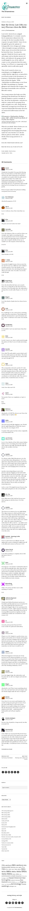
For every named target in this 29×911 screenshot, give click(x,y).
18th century (17, 865)
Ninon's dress (11, 882)
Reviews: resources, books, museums (10, 836)
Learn (3, 828)
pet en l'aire (17, 882)
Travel (3, 847)
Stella (7, 420)
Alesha (7, 651)
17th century (7, 865)
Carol (6, 632)
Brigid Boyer (8, 280)
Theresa (23, 884)
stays (6, 884)
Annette (7, 671)
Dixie (6, 336)
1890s (14, 872)
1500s (17, 867)
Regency (23, 882)
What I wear (4, 850)
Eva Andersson (9, 197)
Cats (20, 874)
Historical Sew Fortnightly (7, 826)
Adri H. (7, 206)
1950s (17, 874)
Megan (7, 684)
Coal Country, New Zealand (7, 757)
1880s (8, 871)
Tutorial (3, 849)
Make (3, 830)
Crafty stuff (4, 820)
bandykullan (8, 324)
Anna (6, 562)
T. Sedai (7, 260)
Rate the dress (6, 17)
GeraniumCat (9, 729)
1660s (20, 867)
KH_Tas (7, 494)
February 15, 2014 (9, 719)
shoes (3, 884)
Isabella (7, 454)
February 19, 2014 (9, 730)
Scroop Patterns (5, 838)
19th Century (4, 814)
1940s (14, 874)
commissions (6, 876)
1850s (19, 869)
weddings (5, 886)
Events (3, 822)
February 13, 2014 (9, 622)
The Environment (5, 844)
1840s (16, 869)
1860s (23, 869)
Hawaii (11, 878)
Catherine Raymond (10, 598)
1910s (24, 871)
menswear (17, 880)
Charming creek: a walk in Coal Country (21, 758)
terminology (16, 884)
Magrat (7, 297)
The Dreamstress (8, 11)
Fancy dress (24, 876)
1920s (4, 874)
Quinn (7, 393)
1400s (11, 153)
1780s (4, 869)
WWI (15, 886)
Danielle (7, 349)
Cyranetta (8, 229)
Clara (6, 383)
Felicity (3, 824)
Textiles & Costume (6, 842)
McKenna (7, 409)
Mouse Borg (8, 583)
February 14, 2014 (9, 698)
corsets (13, 876)
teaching (9, 884)
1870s (4, 872)
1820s (13, 869)
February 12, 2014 (9, 220)
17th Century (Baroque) (7, 810)
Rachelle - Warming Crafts (12, 536)
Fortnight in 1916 (5, 878)
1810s (10, 869)
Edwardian (19, 876)
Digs (6, 363)
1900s (18, 871)
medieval (13, 880)
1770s (23, 867)
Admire (3, 818)
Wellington (11, 886)
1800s (7, 869)
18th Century (4, 812)
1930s (9, 874)
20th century (11, 867)
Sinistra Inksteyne (10, 718)
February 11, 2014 (10, 21)
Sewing (3, 840)
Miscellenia (4, 832)
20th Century (4, 816)
